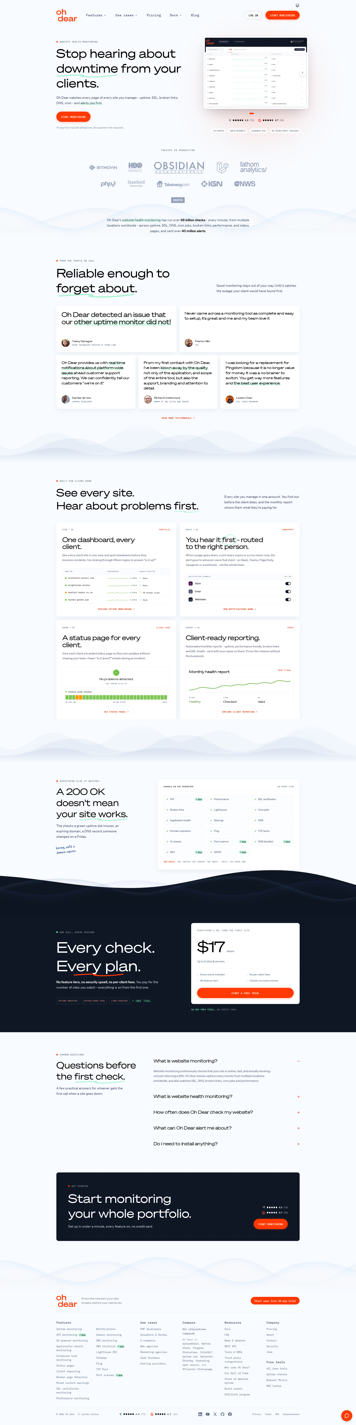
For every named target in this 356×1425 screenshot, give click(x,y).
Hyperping (202, 1360)
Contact (271, 1340)
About (270, 1334)
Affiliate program (237, 1394)
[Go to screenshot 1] (251, 113)
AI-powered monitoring (72, 1340)
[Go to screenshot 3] (262, 113)
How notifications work (239, 609)
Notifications (106, 1329)
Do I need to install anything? (227, 1144)
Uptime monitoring (69, 1329)
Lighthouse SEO (106, 1352)
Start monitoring (73, 117)
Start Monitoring (282, 15)
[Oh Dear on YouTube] (208, 1414)
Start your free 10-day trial (275, 1301)
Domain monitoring (108, 1334)
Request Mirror (276, 1380)
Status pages (65, 1365)
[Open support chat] (346, 1415)
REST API (230, 1346)
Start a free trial (245, 993)
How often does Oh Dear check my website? (227, 1112)
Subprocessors (291, 1414)
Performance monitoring (72, 1398)
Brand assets (233, 1388)
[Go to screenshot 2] (257, 113)
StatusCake (189, 1352)
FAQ (227, 1334)
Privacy (256, 1414)
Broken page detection (72, 1377)
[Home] (66, 15)
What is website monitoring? (227, 1061)
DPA (277, 1414)
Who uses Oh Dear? (237, 1367)
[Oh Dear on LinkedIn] (200, 1414)
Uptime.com (189, 1356)
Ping (99, 1363)
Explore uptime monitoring (116, 609)
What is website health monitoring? (227, 1096)
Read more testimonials (178, 417)
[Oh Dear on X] (215, 1414)
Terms (268, 1414)
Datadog (187, 1360)
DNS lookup (273, 1385)
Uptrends (206, 1356)
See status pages (116, 712)
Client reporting (68, 1371)
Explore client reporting (240, 712)
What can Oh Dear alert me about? (227, 1128)
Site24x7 (206, 1352)
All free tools (276, 1368)
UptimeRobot (190, 1343)
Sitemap (101, 1357)
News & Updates (235, 1340)
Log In (253, 15)
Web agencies (149, 1346)
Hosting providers (153, 1363)
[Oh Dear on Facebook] (230, 1414)
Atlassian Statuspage (197, 1369)
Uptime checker (276, 1374)
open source (190, 1364)
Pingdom (198, 1348)
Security (272, 1346)
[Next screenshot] (302, 72)
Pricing (271, 1329)
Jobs (269, 1352)
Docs (227, 1329)
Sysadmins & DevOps (153, 1334)
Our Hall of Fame (236, 1373)
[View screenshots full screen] (302, 42)
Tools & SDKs (233, 1352)
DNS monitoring (106, 1340)
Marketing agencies (153, 1352)
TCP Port (102, 1369)
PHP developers (150, 1329)
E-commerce (147, 1340)
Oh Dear (70, 1414)
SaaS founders (150, 1357)
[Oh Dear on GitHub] (222, 1414)
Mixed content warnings (72, 1383)
